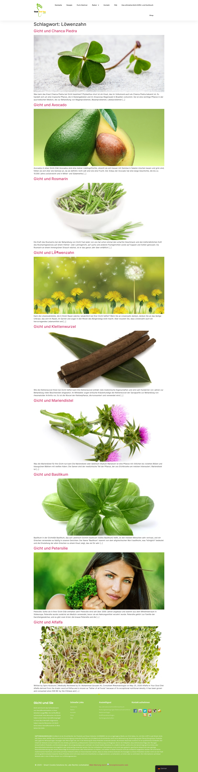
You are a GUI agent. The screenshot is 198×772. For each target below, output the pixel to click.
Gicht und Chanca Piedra (55, 31)
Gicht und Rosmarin (51, 179)
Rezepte (69, 5)
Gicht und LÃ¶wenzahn (54, 252)
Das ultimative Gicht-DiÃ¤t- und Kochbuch (137, 5)
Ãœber (94, 5)
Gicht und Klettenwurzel (55, 326)
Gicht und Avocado (50, 105)
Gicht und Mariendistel (53, 400)
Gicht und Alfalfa (48, 622)
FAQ (115, 5)
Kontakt (107, 5)
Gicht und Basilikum (51, 474)
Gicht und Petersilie (51, 548)
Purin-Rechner (82, 5)
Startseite (58, 5)
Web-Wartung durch (98, 765)
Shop (151, 15)
